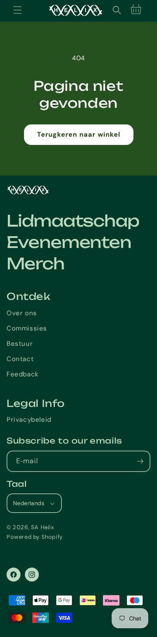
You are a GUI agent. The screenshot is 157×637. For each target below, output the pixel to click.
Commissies (27, 328)
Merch (36, 263)
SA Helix (42, 527)
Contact (20, 359)
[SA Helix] (78, 190)
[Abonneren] (140, 461)
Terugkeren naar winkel (78, 134)
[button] (17, 10)
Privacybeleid (29, 419)
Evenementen (69, 242)
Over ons (22, 313)
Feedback (23, 374)
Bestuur (20, 343)
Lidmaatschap (73, 221)
